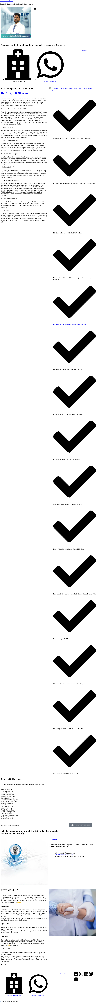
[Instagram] (81, 974)
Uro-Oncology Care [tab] (7, 791)
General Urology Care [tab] (7, 798)
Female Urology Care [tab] (7, 794)
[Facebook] (76, 974)
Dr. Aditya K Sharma (15, 93)
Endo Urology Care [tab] (7, 789)
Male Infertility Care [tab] (7, 803)
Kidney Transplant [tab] (6, 793)
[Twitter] (91, 974)
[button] (48, 9)
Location (53, 839)
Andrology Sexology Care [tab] (9, 801)
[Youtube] (76, 979)
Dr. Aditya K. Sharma (6, 1)
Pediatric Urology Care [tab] (8, 796)
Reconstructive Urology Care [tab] (9, 800)
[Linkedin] (86, 974)
